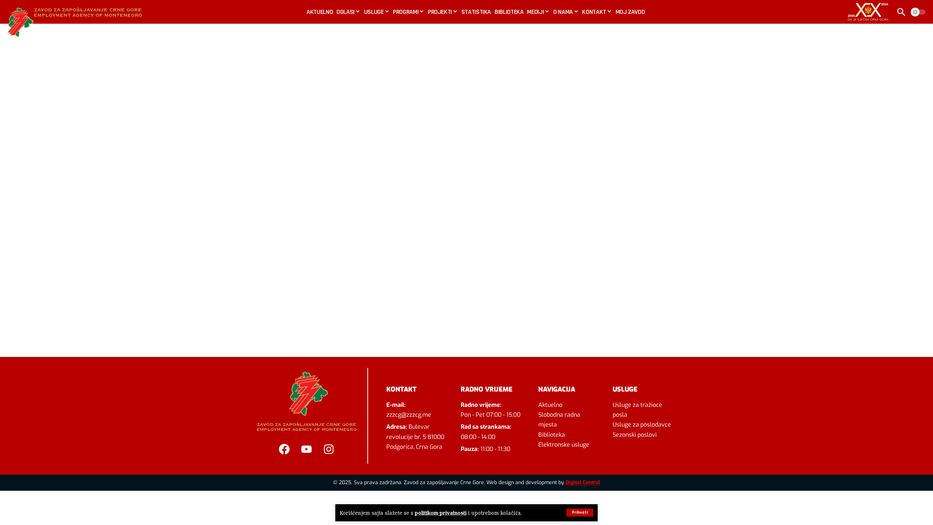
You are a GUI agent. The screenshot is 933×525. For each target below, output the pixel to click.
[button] (579, 513)
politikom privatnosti (440, 512)
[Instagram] (329, 449)
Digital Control (583, 482)
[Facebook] (284, 449)
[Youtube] (306, 449)
